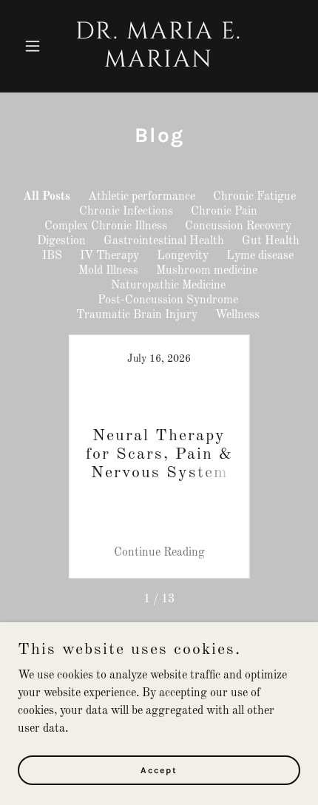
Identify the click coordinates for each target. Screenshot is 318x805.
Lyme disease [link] (260, 256)
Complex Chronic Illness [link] (105, 226)
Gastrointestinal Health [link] (164, 241)
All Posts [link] (46, 197)
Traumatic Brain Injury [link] (136, 315)
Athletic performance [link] (141, 197)
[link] (158, 64)
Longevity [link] (183, 256)
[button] (39, 46)
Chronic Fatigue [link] (254, 197)
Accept (159, 769)
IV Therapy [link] (109, 256)
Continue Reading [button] (159, 553)
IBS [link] (52, 256)
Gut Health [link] (271, 241)
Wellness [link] (237, 315)
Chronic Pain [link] (224, 212)
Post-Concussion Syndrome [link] (168, 300)
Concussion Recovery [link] (238, 226)
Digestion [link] (61, 241)
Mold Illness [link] (108, 271)
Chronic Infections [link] (126, 212)
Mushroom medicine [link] (206, 271)
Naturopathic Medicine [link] (168, 286)
